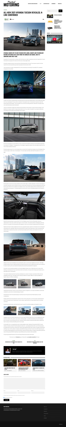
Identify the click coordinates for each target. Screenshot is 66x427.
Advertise (45, 411)
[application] (54, 39)
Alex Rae (13, 19)
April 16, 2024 (20, 370)
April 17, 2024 (6, 370)
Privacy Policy (46, 413)
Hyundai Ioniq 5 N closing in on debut (38, 368)
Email (18, 390)
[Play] (48, 42)
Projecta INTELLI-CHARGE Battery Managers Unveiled (57, 27)
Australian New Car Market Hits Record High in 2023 (24, 368)
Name (5, 390)
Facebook (18, 337)
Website (32, 390)
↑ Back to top (60, 424)
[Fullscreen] (61, 42)
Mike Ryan (10, 370)
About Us (45, 406)
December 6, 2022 (35, 370)
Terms (45, 415)
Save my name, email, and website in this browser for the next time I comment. (14, 395)
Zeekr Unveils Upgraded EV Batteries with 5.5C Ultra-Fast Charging (58, 21)
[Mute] (59, 42)
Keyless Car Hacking (58, 15)
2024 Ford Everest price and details (10, 368)
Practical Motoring (41, 370)
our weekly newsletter (31, 337)
